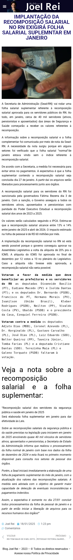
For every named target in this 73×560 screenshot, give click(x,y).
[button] (4, 6)
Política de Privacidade (45, 553)
